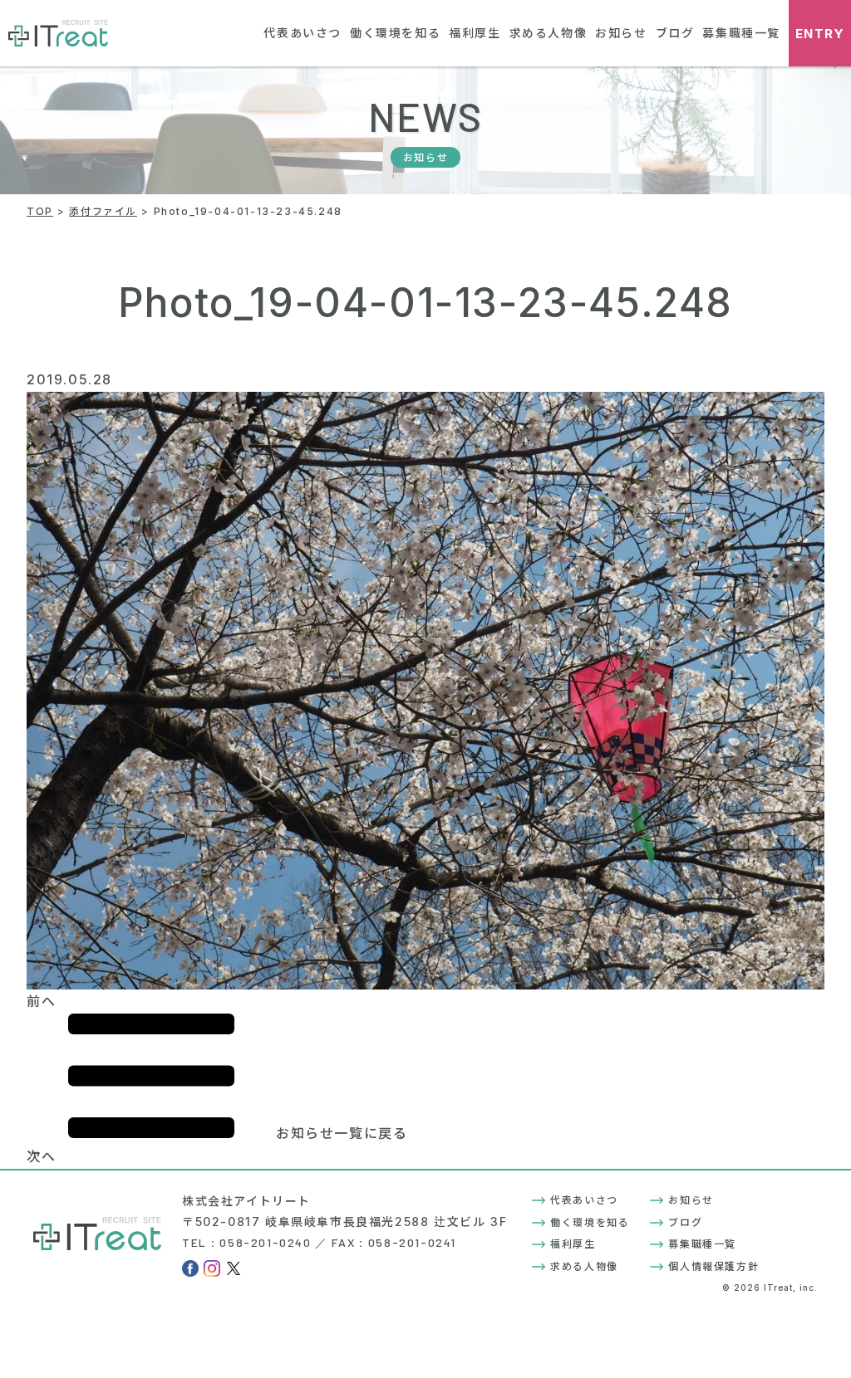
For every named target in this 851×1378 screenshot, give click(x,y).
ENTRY (820, 34)
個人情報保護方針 (713, 1266)
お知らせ (621, 33)
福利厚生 (474, 33)
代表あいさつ (302, 33)
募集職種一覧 (741, 33)
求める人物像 (548, 33)
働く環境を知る (395, 33)
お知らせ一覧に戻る (341, 1133)
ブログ (675, 33)
